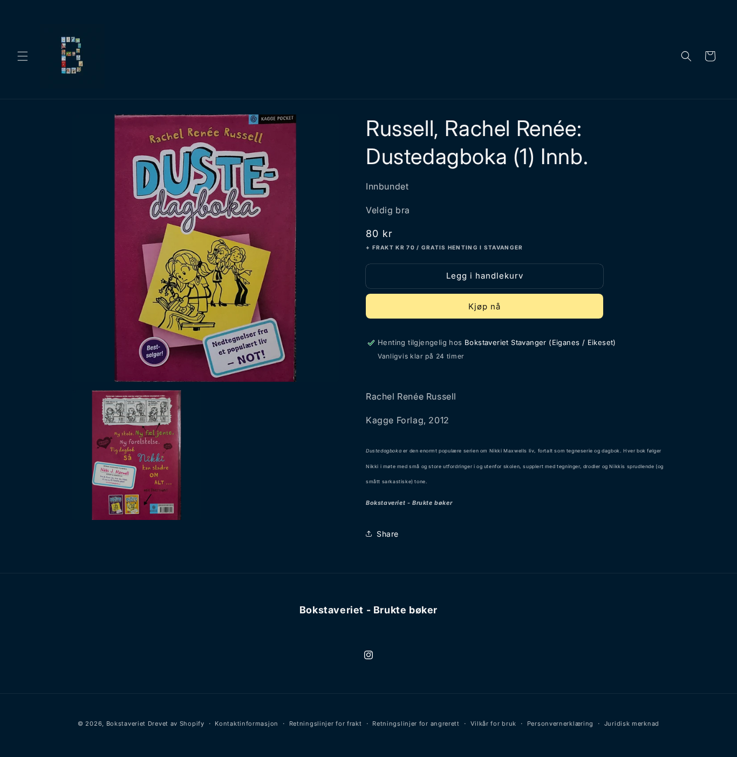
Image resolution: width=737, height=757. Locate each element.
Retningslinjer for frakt (325, 723)
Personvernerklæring (560, 723)
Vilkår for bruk (493, 723)
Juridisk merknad (631, 723)
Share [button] (388, 533)
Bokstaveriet (126, 723)
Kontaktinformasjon (246, 723)
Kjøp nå (484, 306)
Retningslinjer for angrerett (416, 723)
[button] (23, 56)
